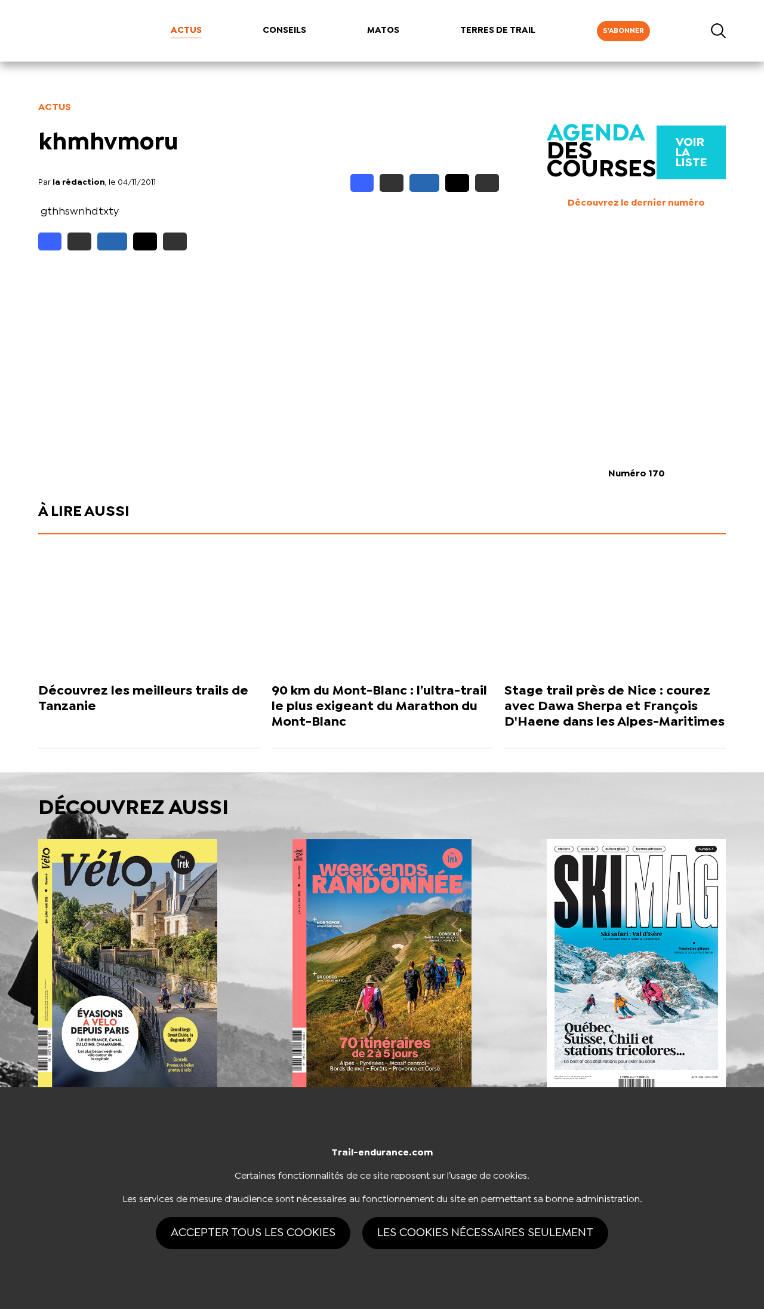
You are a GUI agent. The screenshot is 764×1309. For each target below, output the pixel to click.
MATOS (383, 30)
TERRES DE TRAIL (497, 30)
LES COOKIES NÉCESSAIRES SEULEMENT (485, 1233)
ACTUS (186, 30)
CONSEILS (284, 30)
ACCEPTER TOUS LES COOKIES (253, 1233)
